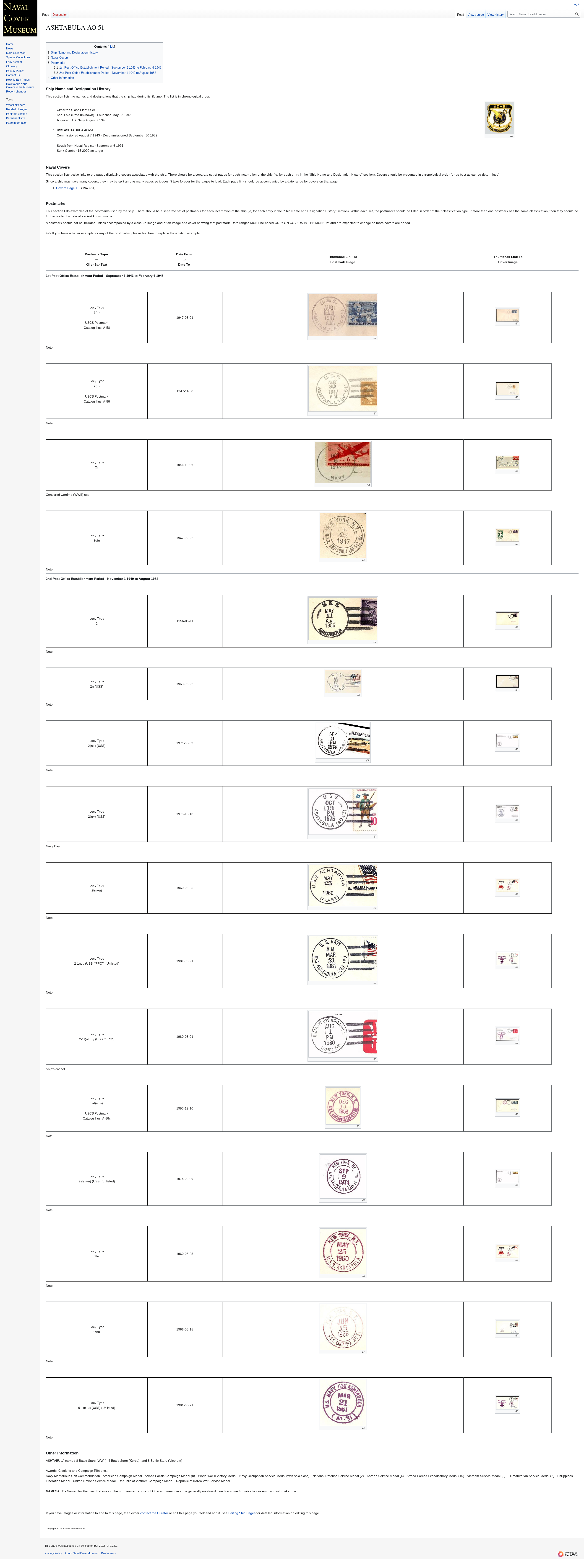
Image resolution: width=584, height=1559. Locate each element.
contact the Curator (154, 1513)
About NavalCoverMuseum (81, 1553)
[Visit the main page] (20, 18)
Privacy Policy (53, 1553)
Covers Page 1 (67, 188)
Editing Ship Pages (242, 1513)
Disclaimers (108, 1553)
